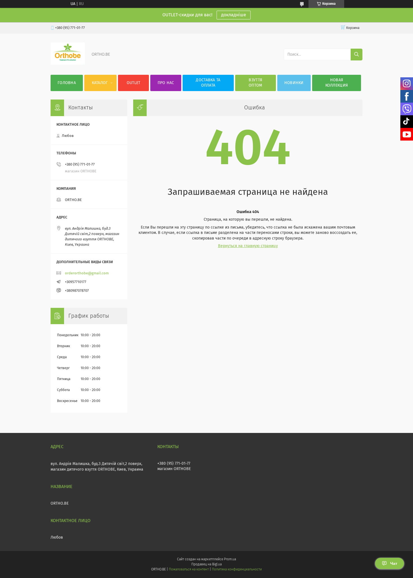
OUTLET (133, 83)
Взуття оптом (255, 82)
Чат (393, 563)
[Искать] (356, 54)
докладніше (233, 15)
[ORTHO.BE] (68, 64)
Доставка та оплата (208, 82)
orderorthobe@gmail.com (87, 273)
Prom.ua (230, 559)
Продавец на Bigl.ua (206, 564)
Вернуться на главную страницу (248, 246)
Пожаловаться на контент (188, 569)
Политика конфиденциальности (237, 569)
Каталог (100, 83)
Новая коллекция (336, 82)
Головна (67, 83)
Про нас (166, 83)
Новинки (294, 83)
